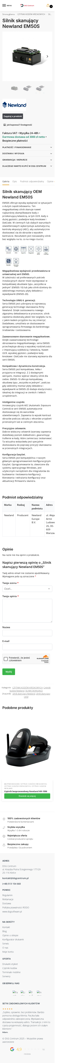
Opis (14, 181)
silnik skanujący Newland (24, 693)
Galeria (5, 181)
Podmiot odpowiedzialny (32, 181)
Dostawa (6, 903)
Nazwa (6, 627)
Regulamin (7, 895)
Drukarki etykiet (10, 964)
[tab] (6, 181)
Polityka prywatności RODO (15, 907)
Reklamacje (7, 899)
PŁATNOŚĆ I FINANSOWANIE (16, 147)
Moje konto (8, 951)
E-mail (5, 641)
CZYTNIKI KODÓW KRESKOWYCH (31, 14)
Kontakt (6, 927)
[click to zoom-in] (27, 56)
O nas (5, 947)
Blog (4, 931)
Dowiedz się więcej (27, 796)
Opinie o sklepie (10, 935)
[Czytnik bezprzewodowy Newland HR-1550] (27, 746)
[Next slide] (47, 56)
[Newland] (14, 105)
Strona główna (8, 14)
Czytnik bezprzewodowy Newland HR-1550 (25, 791)
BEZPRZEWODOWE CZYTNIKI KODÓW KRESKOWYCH (25, 784)
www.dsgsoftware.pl (12, 911)
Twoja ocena (10, 583)
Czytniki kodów (9, 968)
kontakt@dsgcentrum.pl (15, 878)
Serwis (5, 943)
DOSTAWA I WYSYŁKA (13, 153)
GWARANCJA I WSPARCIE (14, 159)
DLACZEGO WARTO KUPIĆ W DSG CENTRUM (24, 166)
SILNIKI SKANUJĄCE (34, 690)
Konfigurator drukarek (13, 939)
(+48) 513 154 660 (11, 883)
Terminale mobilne (11, 972)
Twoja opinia (10, 596)
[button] (48, 5)
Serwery (6, 976)
